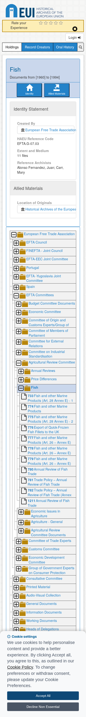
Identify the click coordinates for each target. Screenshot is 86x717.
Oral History (65, 47)
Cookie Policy (20, 667)
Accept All (43, 696)
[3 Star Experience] (51, 23)
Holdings (12, 47)
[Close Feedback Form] (74, 29)
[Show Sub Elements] (16, 243)
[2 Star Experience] (46, 23)
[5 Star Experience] (61, 23)
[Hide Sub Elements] (13, 235)
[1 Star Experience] (41, 23)
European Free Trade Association (49, 129)
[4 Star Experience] (56, 23)
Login (73, 37)
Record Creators (37, 47)
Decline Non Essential (43, 707)
